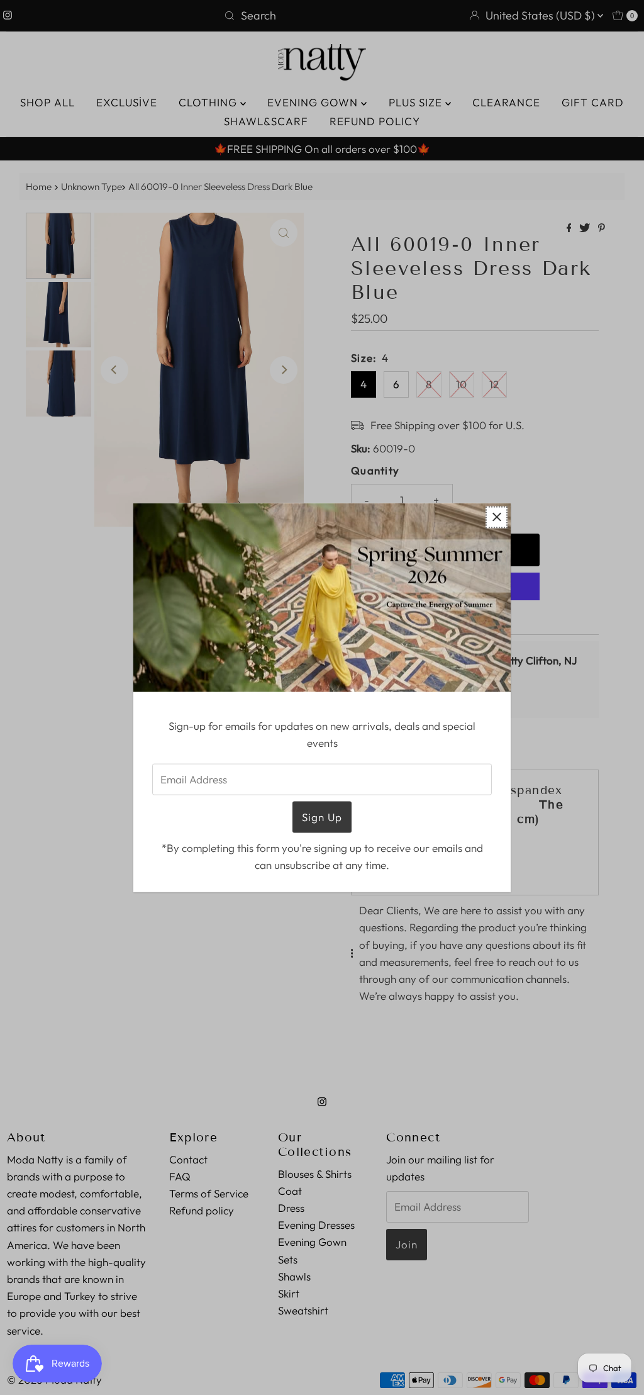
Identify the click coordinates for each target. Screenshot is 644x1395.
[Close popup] (497, 517)
